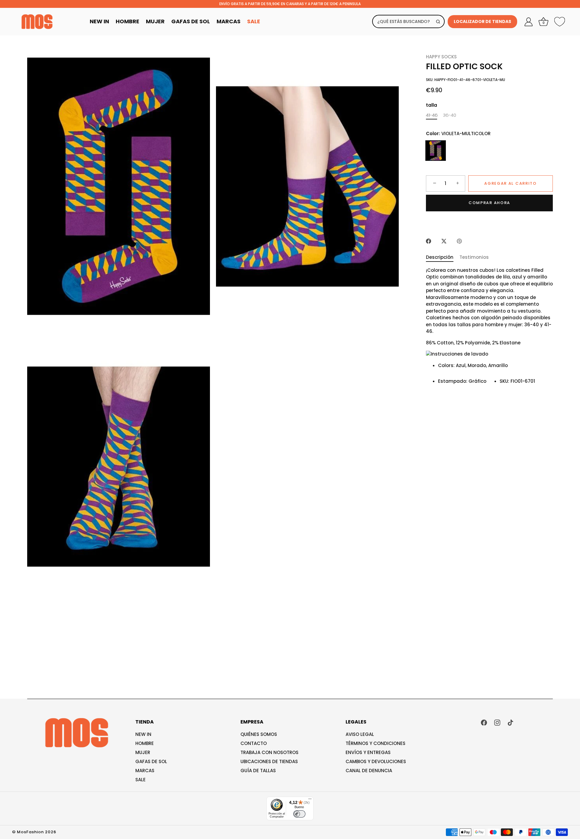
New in (143, 734)
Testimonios (474, 257)
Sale (253, 21)
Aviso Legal (360, 734)
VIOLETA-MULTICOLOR (435, 150)
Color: (458, 133)
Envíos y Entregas (368, 752)
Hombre (127, 21)
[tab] (442, 257)
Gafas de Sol (190, 21)
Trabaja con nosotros (269, 752)
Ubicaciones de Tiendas (269, 761)
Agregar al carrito (510, 183)
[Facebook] (484, 722)
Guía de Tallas (258, 770)
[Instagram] (497, 722)
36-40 (449, 115)
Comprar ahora (489, 203)
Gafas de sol (151, 761)
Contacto (253, 743)
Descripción (439, 257)
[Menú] (310, 800)
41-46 (432, 115)
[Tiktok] (510, 722)
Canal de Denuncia (369, 770)
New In (99, 21)
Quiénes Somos (258, 734)
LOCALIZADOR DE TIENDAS (482, 21)
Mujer (155, 21)
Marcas (228, 21)
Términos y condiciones (375, 743)
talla (431, 105)
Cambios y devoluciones (376, 761)
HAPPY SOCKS (441, 57)
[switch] (299, 814)
